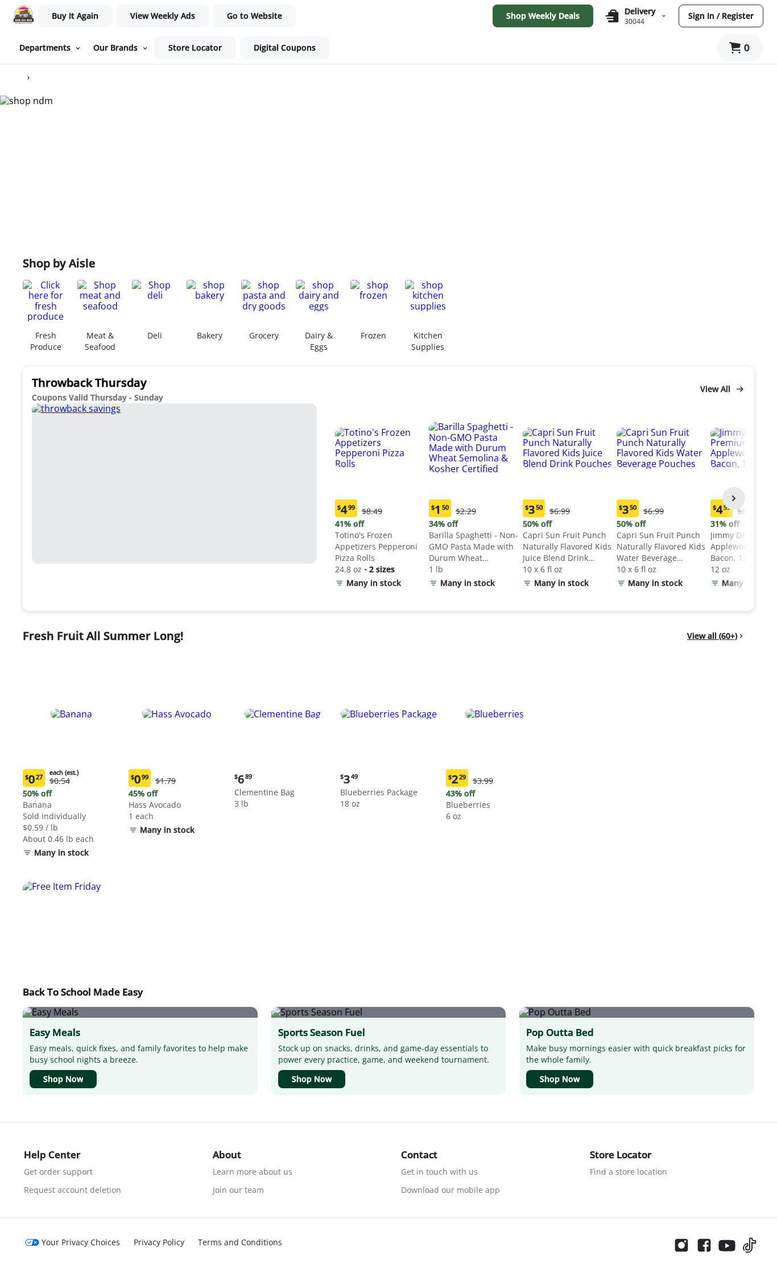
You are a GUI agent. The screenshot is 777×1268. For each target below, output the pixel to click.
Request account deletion (72, 1189)
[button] (379, 498)
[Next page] (733, 498)
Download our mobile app (450, 1189)
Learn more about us (252, 1171)
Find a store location (628, 1171)
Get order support (58, 1171)
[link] (163, 16)
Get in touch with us (439, 1171)
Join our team (238, 1189)
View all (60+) (712, 635)
